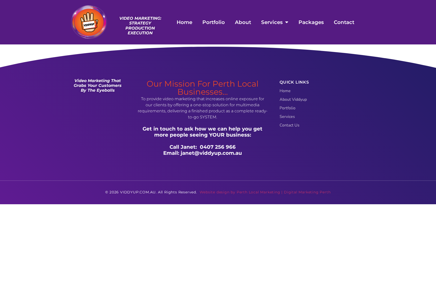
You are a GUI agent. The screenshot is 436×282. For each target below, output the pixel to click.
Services (272, 22)
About (243, 22)
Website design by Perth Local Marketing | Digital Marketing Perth (265, 192)
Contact (344, 22)
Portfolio (213, 22)
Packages (311, 22)
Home (184, 22)
